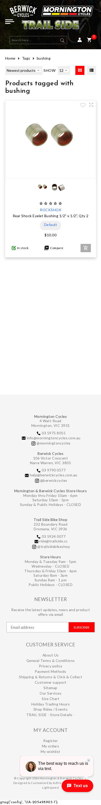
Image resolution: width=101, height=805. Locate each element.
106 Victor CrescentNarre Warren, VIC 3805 (50, 460)
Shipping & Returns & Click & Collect (50, 677)
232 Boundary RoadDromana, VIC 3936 (51, 526)
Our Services (50, 693)
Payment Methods (50, 671)
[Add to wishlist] (82, 106)
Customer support (51, 682)
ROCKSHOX (50, 210)
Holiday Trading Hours (50, 704)
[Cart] (89, 40)
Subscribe (82, 627)
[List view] (91, 70)
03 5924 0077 (54, 536)
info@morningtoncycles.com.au (54, 438)
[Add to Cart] (86, 248)
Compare (56, 248)
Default (50, 224)
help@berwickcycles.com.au (53, 475)
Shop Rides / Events (50, 709)
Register (50, 740)
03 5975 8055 (54, 433)
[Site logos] (50, 19)
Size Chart (50, 698)
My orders (50, 746)
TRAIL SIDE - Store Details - (50, 714)
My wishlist (50, 751)
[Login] (79, 40)
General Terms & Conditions (50, 660)
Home (10, 58)
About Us (50, 655)
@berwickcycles (53, 480)
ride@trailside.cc (53, 541)
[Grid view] (79, 70)
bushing (44, 58)
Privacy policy (50, 666)
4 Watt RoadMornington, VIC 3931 (50, 423)
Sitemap (50, 688)
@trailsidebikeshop (53, 546)
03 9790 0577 (54, 470)
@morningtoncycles (54, 443)
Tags (26, 58)
